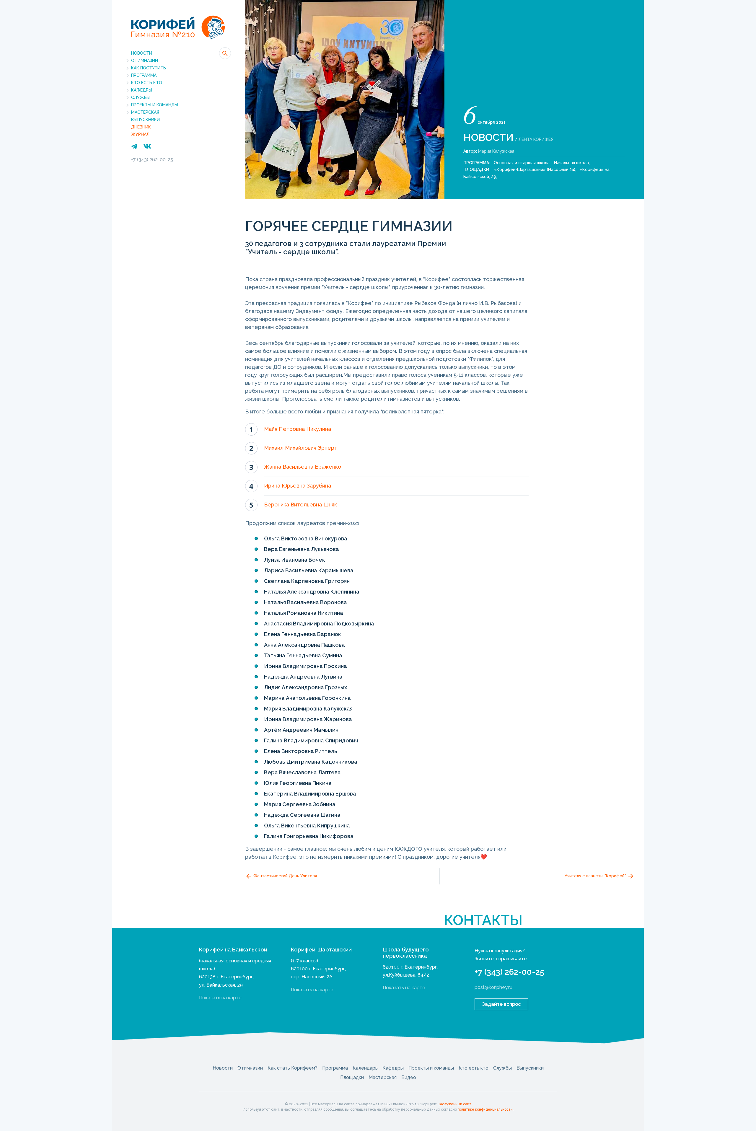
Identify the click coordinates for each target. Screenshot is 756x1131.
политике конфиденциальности (485, 1109)
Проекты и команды (154, 104)
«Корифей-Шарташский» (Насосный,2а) (534, 169)
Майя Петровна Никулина (297, 429)
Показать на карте (220, 997)
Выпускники (145, 119)
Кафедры (141, 90)
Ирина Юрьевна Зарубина (297, 486)
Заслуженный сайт (454, 1104)
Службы (140, 97)
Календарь (365, 1068)
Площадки (352, 1077)
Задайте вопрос (501, 1004)
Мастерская (145, 112)
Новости (141, 53)
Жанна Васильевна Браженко (302, 467)
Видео (408, 1077)
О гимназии (144, 60)
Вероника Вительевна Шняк (300, 504)
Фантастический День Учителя (284, 875)
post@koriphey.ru (493, 987)
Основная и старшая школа (522, 162)
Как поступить (148, 68)
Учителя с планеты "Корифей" (596, 875)
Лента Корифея (536, 139)
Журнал (140, 134)
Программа (144, 75)
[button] (225, 53)
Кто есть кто (146, 82)
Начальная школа (571, 162)
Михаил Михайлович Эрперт (300, 448)
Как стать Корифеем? (292, 1068)
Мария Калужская (496, 151)
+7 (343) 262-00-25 (152, 159)
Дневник (141, 127)
